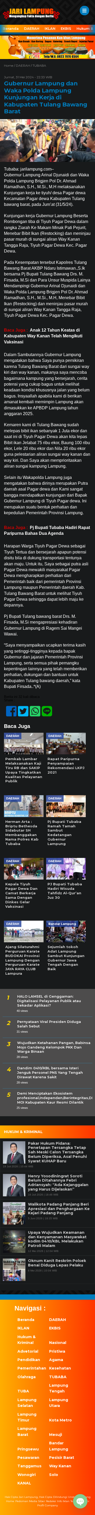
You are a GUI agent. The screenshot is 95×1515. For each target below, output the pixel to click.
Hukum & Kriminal (26, 1339)
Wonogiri (26, 1474)
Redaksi (51, 1501)
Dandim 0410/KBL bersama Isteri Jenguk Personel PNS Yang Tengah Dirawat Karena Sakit (50, 1072)
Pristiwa (57, 1351)
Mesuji (55, 1434)
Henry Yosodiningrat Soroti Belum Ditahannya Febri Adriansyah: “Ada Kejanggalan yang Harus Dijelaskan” (58, 1183)
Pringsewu (28, 1449)
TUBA (23, 1391)
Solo (53, 1474)
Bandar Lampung (58, 1446)
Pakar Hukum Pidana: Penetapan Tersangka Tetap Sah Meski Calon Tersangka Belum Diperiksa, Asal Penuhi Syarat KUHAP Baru (57, 1152)
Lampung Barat (26, 1431)
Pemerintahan (30, 1368)
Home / (10, 65)
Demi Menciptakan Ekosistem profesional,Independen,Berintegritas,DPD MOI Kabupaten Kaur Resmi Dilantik (54, 1097)
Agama (56, 1359)
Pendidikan (28, 1359)
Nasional (57, 1342)
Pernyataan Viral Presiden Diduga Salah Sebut (49, 1023)
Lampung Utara (58, 1402)
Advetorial (27, 1351)
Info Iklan (63, 1501)
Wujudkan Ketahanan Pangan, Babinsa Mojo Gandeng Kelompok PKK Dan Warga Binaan (54, 1047)
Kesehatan (60, 1368)
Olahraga (26, 1377)
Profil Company (47, 1505)
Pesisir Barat (61, 1457)
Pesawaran (28, 1457)
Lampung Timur (26, 1417)
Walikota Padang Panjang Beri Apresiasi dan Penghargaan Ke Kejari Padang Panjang (59, 1208)
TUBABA (39, 65)
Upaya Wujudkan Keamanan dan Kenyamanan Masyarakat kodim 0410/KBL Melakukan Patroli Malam (57, 1239)
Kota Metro (60, 1420)
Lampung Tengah (58, 1388)
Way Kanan (60, 1466)
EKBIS (66, 28)
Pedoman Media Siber (30, 1501)
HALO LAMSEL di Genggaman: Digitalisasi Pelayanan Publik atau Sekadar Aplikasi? (49, 1000)
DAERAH (31, 28)
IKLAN (50, 28)
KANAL (24, 1483)
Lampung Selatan (26, 1402)
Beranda (11, 28)
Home (10, 1501)
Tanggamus (29, 1466)
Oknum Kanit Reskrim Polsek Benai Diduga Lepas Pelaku (57, 1263)
